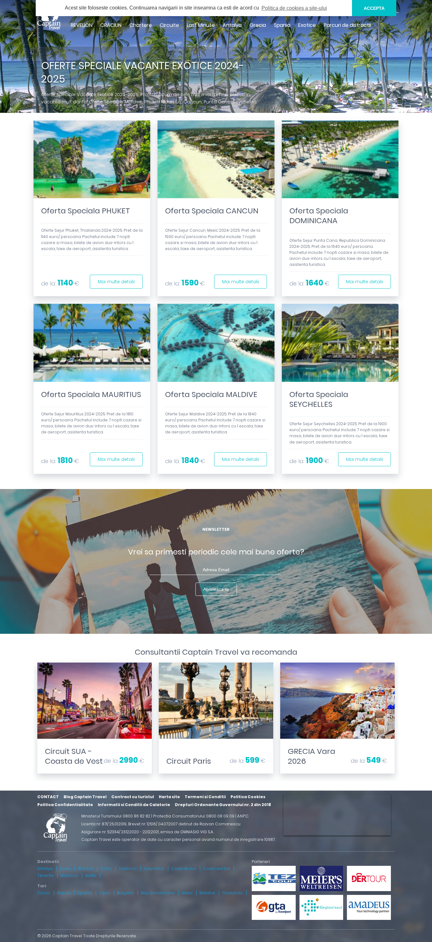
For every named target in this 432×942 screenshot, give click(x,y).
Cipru (104, 893)
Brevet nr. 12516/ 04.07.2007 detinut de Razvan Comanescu (184, 824)
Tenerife (45, 875)
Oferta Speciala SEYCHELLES (318, 399)
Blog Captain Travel (85, 796)
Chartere (140, 25)
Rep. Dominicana (158, 893)
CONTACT (48, 796)
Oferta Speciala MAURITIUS (91, 394)
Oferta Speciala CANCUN (211, 210)
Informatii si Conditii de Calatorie (134, 804)
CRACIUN (110, 25)
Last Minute (201, 25)
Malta (90, 875)
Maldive (207, 893)
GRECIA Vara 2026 (311, 756)
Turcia (43, 893)
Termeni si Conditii (205, 796)
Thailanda (232, 893)
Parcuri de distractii (347, 25)
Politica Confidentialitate (65, 804)
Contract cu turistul (132, 796)
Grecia (258, 25)
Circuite (169, 25)
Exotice (307, 25)
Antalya (232, 25)
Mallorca (69, 875)
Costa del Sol (216, 868)
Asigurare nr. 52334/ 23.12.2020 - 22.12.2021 (120, 832)
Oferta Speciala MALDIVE (211, 394)
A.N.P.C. (243, 816)
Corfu (106, 868)
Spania (282, 25)
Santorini (128, 868)
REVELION (81, 25)
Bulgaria (125, 893)
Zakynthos (154, 868)
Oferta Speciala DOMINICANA (318, 215)
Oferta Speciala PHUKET (85, 210)
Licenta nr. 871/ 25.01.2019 (104, 824)
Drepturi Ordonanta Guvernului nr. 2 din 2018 (223, 804)
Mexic (187, 893)
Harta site (169, 796)
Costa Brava (183, 868)
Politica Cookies (248, 796)
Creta (65, 868)
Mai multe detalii (116, 281)
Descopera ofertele (94, 741)
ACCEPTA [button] (374, 8)
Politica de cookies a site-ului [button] (294, 8)
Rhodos (85, 868)
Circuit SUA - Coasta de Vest (74, 756)
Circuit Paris (188, 761)
